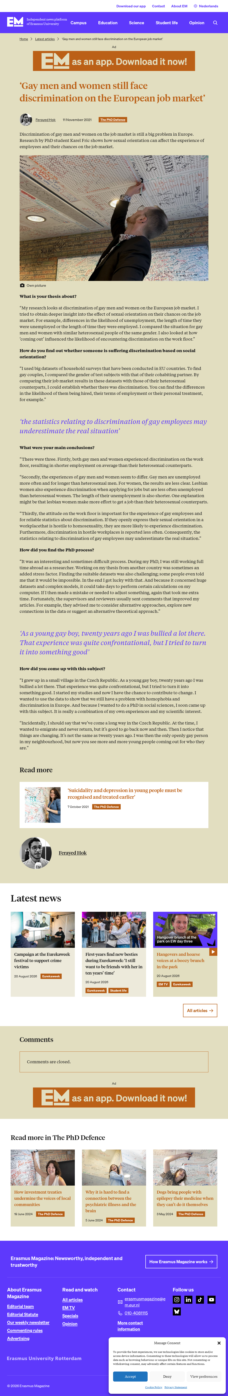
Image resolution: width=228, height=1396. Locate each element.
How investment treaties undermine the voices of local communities (42, 1198)
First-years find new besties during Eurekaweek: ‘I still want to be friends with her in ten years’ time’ (114, 964)
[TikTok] (200, 1300)
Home (24, 39)
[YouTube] (212, 1300)
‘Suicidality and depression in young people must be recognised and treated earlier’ (125, 793)
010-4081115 (136, 1313)
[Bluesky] (177, 1311)
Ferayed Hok (46, 120)
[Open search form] (215, 22)
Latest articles (45, 39)
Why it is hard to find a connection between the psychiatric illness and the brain (111, 1201)
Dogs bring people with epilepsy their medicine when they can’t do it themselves (185, 1198)
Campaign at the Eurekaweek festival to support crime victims (42, 960)
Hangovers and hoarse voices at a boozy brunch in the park (180, 960)
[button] (219, 1343)
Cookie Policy (153, 1387)
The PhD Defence (112, 119)
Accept (130, 1377)
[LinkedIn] (188, 1300)
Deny (167, 1377)
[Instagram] (177, 1300)
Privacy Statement (176, 1387)
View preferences (204, 1377)
